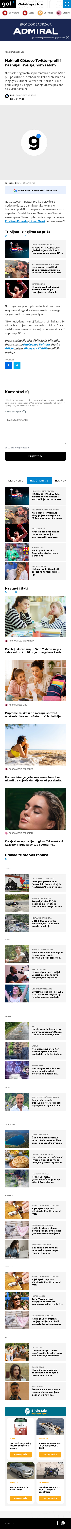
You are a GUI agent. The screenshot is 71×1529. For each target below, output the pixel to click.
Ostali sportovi (30, 4)
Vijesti (31, 13)
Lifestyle (66, 13)
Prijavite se (35, 456)
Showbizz (48, 13)
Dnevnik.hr (14, 13)
